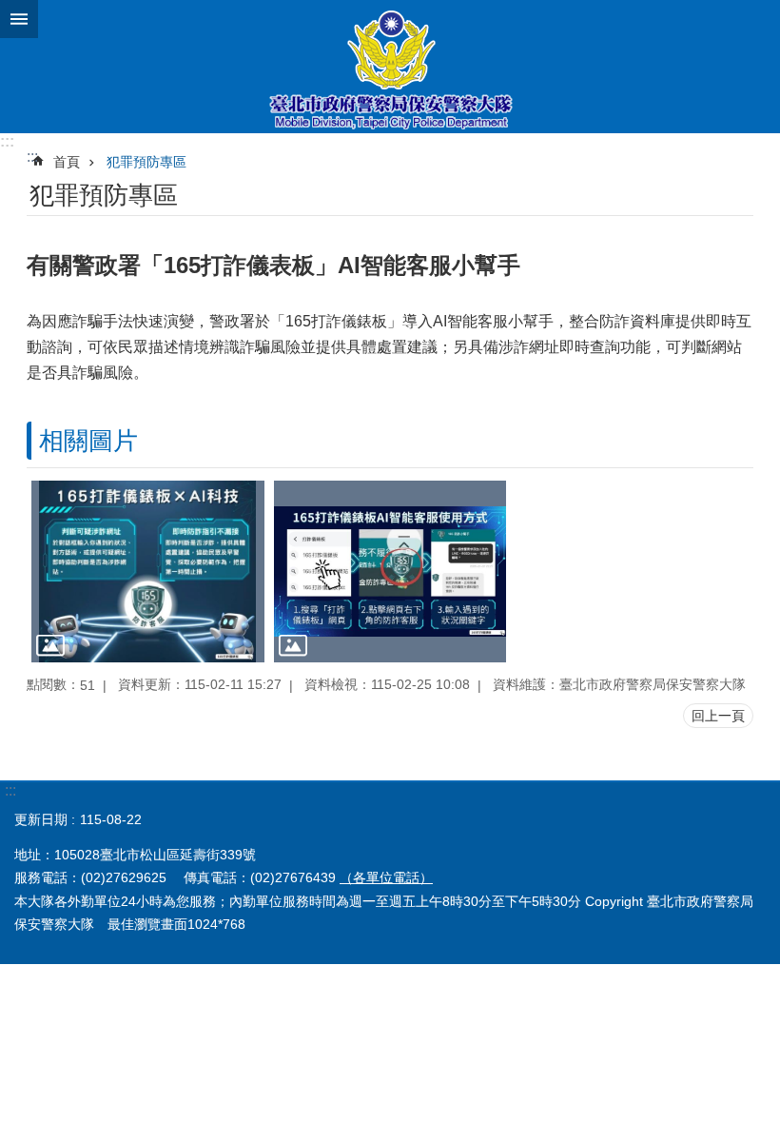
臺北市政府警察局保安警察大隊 (390, 66)
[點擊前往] (147, 571)
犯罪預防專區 (146, 161)
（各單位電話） (386, 877)
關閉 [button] (19, 19)
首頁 (66, 161)
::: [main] (32, 156)
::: (7, 141)
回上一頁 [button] (718, 715)
